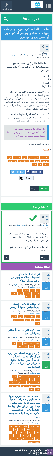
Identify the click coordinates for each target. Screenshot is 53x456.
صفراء (31, 432)
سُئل (47, 55)
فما (23, 435)
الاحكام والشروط (21, 450)
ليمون (28, 429)
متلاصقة (27, 293)
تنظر (33, 435)
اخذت (20, 432)
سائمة (12, 383)
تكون (24, 158)
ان (38, 435)
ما (47, 158)
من (32, 376)
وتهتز (37, 161)
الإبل (37, 376)
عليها (31, 389)
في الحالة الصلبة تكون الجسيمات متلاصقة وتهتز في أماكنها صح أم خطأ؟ (25, 277)
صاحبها (30, 386)
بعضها (46, 164)
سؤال (32, 317)
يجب (37, 320)
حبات (37, 432)
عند (21, 380)
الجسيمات (17, 158)
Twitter (20, 172)
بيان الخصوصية (35, 450)
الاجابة (17, 439)
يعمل (37, 389)
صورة (31, 442)
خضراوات (18, 426)
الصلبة (26, 290)
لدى (38, 426)
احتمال (17, 435)
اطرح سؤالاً (31, 19)
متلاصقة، (45, 161)
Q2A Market (47, 452)
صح (38, 297)
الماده (36, 158)
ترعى (24, 386)
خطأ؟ (28, 297)
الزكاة (26, 380)
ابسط (37, 442)
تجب (37, 380)
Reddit (29, 178)
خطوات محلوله (35, 287)
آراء (24, 55)
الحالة (32, 290)
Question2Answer (45, 454)
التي (30, 158)
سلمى (32, 426)
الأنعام (21, 376)
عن (40, 164)
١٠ (11, 429)
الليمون (30, 439)
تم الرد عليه (45, 225)
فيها (10, 158)
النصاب (37, 383)
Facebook (36, 172)
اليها (28, 435)
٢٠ (38, 429)
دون (20, 161)
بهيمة (27, 376)
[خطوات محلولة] (37, 4)
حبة (33, 429)
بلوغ (15, 380)
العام (11, 386)
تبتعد (10, 161)
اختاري (23, 439)
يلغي (27, 320)
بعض (34, 164)
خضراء (21, 429)
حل (38, 317)
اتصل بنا (47, 450)
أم (33, 297)
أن (15, 161)
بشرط (30, 383)
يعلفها (37, 386)
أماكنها (26, 161)
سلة (25, 426)
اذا (25, 432)
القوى (14, 317)
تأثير (15, 320)
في (32, 161)
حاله (42, 158)
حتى (26, 317)
